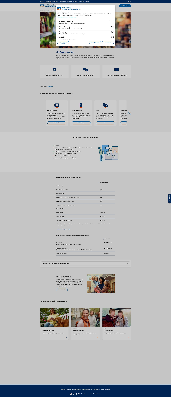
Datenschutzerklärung (62, 17)
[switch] (112, 26)
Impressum (73, 17)
